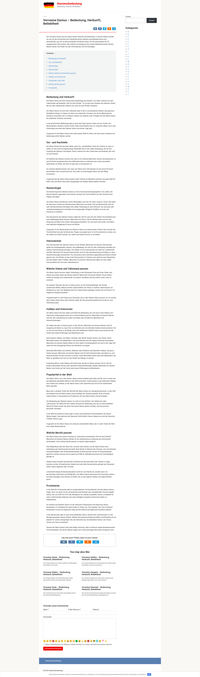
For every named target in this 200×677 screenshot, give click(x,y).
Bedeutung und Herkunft (57, 59)
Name (46, 610)
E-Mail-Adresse (74, 610)
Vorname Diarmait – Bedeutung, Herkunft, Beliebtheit (96, 588)
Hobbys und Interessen (57, 77)
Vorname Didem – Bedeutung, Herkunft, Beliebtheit (57, 573)
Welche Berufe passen (57, 84)
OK (149, 674)
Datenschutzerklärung (53, 661)
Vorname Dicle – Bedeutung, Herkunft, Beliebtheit (56, 588)
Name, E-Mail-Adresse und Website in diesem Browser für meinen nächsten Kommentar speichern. (79, 644)
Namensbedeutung (69, 3)
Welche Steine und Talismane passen (62, 73)
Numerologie (53, 66)
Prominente (53, 88)
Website (96, 610)
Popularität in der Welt (57, 81)
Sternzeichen (53, 70)
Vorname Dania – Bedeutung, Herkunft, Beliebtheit (56, 558)
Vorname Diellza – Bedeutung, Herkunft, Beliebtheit (95, 558)
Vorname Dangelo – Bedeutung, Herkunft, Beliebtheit (96, 573)
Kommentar (47, 617)
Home (45, 16)
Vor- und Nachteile (55, 62)
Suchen (128, 17)
